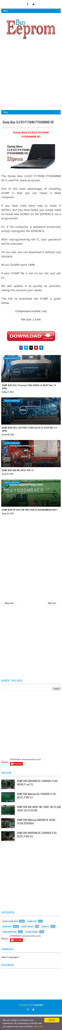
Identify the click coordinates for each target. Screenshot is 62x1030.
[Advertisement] (31, 76)
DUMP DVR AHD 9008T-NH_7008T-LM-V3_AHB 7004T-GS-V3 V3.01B (39, 808)
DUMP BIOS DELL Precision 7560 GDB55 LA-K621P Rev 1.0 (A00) (29, 387)
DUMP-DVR (7, 926)
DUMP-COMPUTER (44, 127)
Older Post (52, 603)
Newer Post (9, 603)
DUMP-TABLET (28, 926)
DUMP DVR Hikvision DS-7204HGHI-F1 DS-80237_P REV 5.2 (36, 795)
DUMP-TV (45, 926)
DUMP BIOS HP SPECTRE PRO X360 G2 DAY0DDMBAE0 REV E (30, 509)
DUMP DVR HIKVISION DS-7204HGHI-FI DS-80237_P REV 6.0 (37, 834)
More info (38, 1026)
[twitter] (33, 4)
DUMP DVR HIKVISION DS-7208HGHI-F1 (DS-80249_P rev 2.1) (37, 782)
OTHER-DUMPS (32, 931)
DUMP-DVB (32, 921)
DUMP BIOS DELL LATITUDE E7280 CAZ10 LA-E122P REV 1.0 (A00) (29, 429)
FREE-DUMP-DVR (10, 931)
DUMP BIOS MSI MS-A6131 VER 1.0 (17, 470)
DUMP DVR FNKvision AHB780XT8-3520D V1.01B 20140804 (36, 821)
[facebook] (27, 4)
